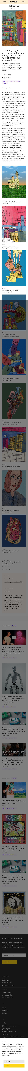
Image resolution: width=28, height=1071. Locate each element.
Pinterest (4, 1013)
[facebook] (2, 88)
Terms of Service (6, 1029)
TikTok (4, 1007)
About (3, 1022)
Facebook (4, 1010)
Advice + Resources (7, 995)
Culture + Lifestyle (7, 997)
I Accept (7, 1065)
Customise (7, 1061)
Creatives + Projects (7, 994)
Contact (4, 1025)
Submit (4, 1023)
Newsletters (5, 1034)
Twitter (4, 1011)
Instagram (4, 1005)
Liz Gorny (8, 74)
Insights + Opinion (7, 992)
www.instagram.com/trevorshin (13, 582)
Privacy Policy (6, 1028)
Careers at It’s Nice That (8, 1026)
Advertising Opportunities (9, 1031)
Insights (4, 1032)
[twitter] (6, 88)
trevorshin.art (8, 579)
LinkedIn (4, 1008)
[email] (9, 88)
